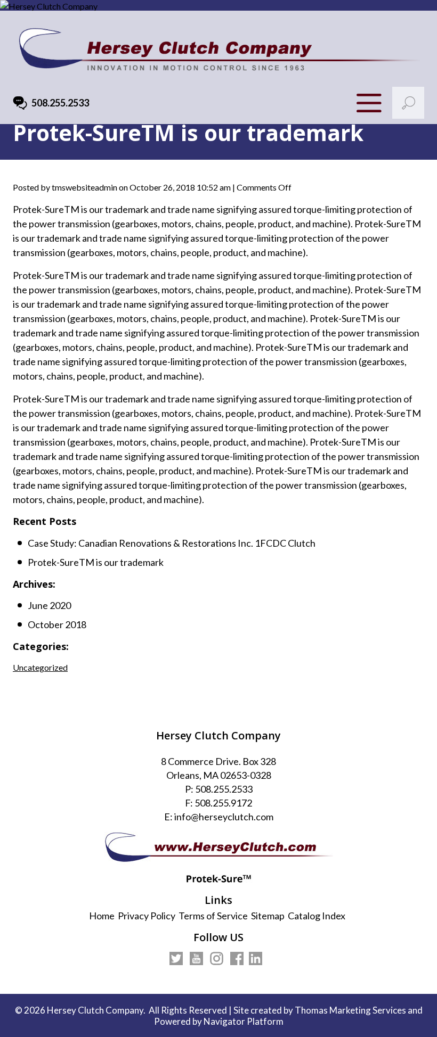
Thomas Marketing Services (350, 1010)
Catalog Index (316, 915)
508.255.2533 (60, 103)
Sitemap (268, 915)
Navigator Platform (244, 1021)
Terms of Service (213, 915)
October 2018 (57, 624)
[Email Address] (20, 103)
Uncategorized (40, 667)
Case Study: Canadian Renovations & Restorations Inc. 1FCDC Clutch (171, 543)
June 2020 (49, 605)
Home (102, 915)
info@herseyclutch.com (223, 816)
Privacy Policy (146, 915)
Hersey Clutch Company (95, 1010)
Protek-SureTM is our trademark (96, 562)
